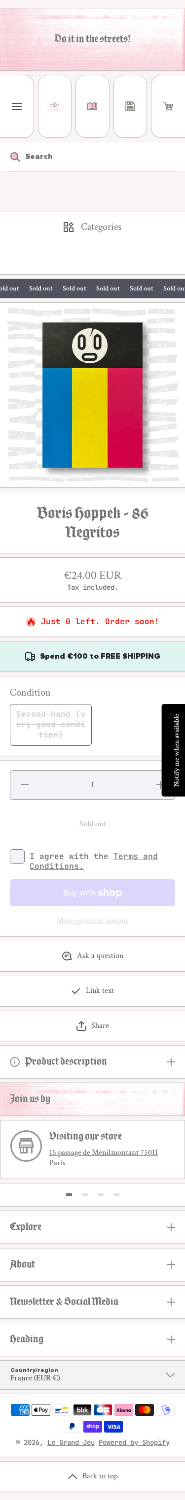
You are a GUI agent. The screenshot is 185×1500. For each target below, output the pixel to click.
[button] (168, 106)
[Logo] (55, 106)
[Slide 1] (69, 1194)
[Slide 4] (116, 1194)
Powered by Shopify (134, 1442)
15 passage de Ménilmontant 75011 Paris (103, 1158)
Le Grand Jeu (71, 1442)
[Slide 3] (101, 1194)
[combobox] (92, 156)
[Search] (10, 156)
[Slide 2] (85, 1194)
